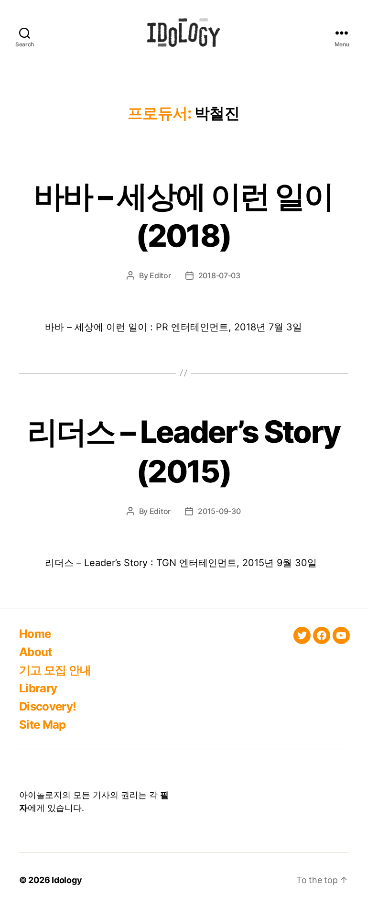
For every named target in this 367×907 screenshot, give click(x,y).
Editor (160, 275)
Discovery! (47, 706)
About (35, 652)
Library (38, 688)
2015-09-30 (219, 511)
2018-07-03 (219, 275)
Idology (67, 880)
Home (35, 634)
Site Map (42, 725)
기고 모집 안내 (55, 670)
